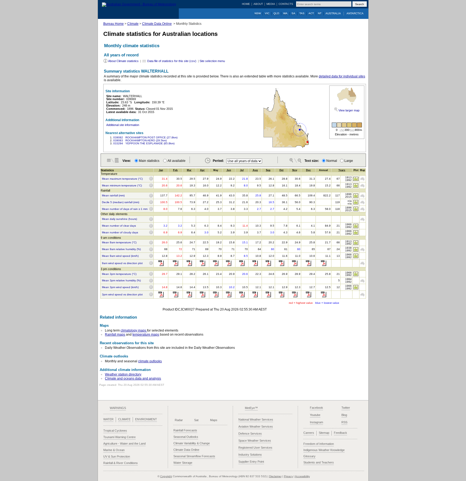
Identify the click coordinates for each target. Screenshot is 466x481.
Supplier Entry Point (251, 461)
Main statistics (150, 161)
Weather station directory (123, 374)
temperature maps (145, 334)
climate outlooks (150, 361)
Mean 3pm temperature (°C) (119, 274)
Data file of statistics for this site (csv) (171, 61)
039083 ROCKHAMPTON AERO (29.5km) (140, 140)
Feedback (340, 432)
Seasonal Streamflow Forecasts (194, 456)
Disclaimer (275, 476)
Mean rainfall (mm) (113, 195)
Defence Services (250, 433)
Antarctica (355, 13)
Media (270, 3)
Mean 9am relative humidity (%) (121, 249)
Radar (179, 420)
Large (348, 161)
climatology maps (134, 330)
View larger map (348, 110)
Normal (331, 161)
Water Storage (182, 462)
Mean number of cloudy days (120, 232)
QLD (276, 13)
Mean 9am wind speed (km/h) (120, 256)
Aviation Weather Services (255, 426)
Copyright (166, 476)
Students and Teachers (318, 462)
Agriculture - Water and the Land (124, 443)
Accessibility (302, 476)
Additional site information (122, 125)
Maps (213, 420)
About (258, 3)
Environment (146, 419)
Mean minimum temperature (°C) (122, 185)
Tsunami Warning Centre (119, 437)
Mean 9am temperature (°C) (119, 242)
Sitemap (324, 432)
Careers (308, 432)
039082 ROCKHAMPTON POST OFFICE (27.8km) (145, 137)
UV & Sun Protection (116, 456)
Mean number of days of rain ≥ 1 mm (125, 209)
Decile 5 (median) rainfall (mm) (120, 202)
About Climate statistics (123, 61)
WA (285, 13)
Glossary (309, 456)
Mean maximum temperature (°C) (122, 179)
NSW (258, 13)
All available (176, 161)
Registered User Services (255, 447)
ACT (311, 13)
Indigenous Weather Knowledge (324, 450)
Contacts (286, 3)
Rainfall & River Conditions (120, 463)
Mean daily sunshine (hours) (119, 219)
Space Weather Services (254, 440)
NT (319, 13)
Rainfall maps (115, 334)
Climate (133, 24)
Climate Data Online (157, 24)
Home (246, 3)
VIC (267, 13)
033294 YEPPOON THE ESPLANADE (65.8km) (143, 143)
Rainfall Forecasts (185, 430)
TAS (301, 13)
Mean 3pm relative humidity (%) (121, 280)
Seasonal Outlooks (185, 436)
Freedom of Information (318, 443)
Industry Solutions (250, 454)
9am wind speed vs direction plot (122, 263)
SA (293, 13)
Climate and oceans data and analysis (133, 378)
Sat (196, 420)
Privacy (288, 476)
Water (108, 419)
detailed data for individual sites (342, 76)
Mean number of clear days (119, 225)
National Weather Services (255, 419)
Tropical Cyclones (115, 430)
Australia (333, 13)
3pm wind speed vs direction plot (122, 294)
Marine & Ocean (114, 450)
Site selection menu (212, 61)
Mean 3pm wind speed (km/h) (120, 287)
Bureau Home (113, 24)
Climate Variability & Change (191, 443)
